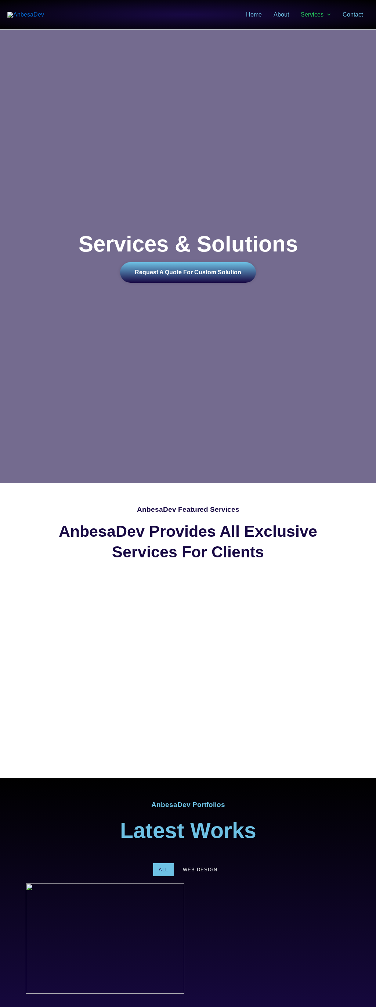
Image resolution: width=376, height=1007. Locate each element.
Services (312, 14)
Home (254, 14)
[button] (327, 14)
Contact (353, 14)
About (281, 14)
